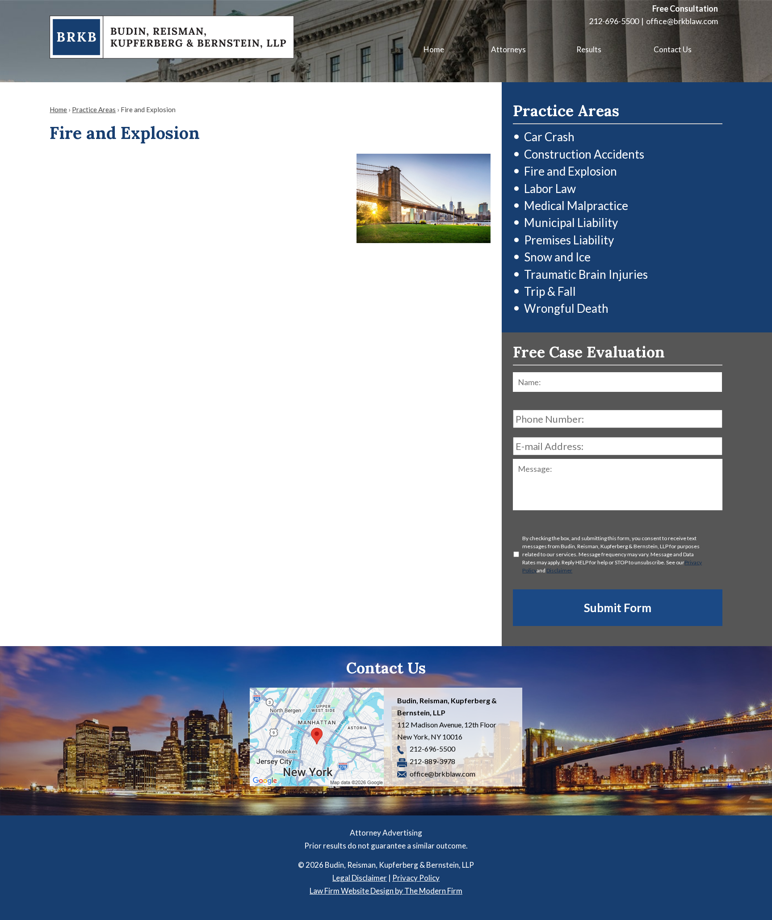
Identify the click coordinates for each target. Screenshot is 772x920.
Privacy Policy (416, 877)
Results (588, 49)
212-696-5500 (614, 21)
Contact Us (673, 49)
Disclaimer (559, 570)
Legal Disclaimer (359, 877)
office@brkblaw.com (682, 21)
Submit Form (617, 608)
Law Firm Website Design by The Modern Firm (386, 890)
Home (434, 49)
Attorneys (508, 49)
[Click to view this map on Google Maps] (317, 737)
